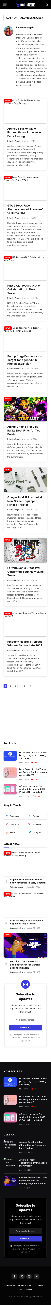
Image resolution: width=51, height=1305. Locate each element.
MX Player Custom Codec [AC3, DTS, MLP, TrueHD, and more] (33, 755)
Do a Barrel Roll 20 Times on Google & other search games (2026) (33, 772)
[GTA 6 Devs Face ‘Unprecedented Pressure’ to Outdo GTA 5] (25, 188)
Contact (29, 1289)
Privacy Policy (34, 1038)
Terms (39, 1285)
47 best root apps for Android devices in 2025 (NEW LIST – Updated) (32, 789)
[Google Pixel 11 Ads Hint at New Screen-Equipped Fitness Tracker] (25, 480)
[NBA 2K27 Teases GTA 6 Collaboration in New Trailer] (25, 268)
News (7, 101)
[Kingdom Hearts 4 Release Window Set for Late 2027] (25, 624)
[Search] (46, 5)
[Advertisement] (25, 715)
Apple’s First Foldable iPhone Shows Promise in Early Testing (24, 132)
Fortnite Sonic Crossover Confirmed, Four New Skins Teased (25, 571)
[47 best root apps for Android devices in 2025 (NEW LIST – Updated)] (10, 789)
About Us (10, 1285)
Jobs (19, 1289)
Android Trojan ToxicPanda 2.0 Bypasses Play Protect (33, 1162)
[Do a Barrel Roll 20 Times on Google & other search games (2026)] (10, 772)
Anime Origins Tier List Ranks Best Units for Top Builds (23, 430)
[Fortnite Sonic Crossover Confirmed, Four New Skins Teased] (25, 550)
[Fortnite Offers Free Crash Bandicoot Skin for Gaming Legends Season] (25, 945)
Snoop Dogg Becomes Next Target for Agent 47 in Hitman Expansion (25, 360)
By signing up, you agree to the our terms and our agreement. (26, 1038)
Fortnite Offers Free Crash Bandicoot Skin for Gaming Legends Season (25, 964)
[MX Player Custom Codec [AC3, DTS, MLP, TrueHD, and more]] (10, 756)
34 (25, 686)
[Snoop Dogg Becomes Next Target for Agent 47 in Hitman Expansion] (25, 338)
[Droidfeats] (25, 4)
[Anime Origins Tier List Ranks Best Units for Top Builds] (25, 409)
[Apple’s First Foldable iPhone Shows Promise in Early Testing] (25, 111)
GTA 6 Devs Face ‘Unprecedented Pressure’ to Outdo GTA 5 (25, 209)
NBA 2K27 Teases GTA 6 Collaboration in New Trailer (23, 289)
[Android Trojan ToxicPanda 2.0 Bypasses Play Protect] (25, 904)
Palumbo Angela (25, 27)
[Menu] (5, 5)
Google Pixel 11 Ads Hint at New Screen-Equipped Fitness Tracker (24, 501)
